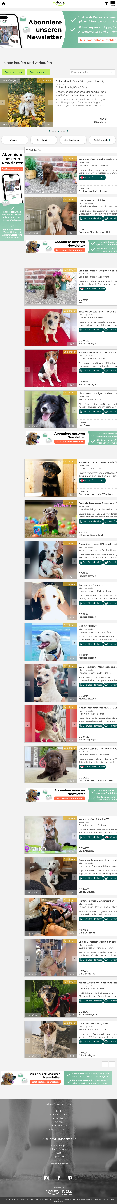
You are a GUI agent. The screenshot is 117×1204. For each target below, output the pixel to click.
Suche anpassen (13, 72)
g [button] (49, 131)
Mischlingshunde (73, 140)
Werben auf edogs (58, 1163)
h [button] (68, 131)
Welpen (15, 140)
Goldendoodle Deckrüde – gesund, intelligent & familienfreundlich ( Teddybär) (83, 81)
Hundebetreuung (58, 1114)
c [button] (3, 103)
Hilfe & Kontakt (59, 1149)
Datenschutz (58, 1160)
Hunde (58, 1111)
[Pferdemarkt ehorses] (52, 1192)
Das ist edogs (58, 1145)
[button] (53, 131)
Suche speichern (38, 72)
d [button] (50, 103)
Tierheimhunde (102, 140)
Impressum (58, 1156)
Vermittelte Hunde (58, 1129)
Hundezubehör (58, 1118)
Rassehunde (44, 140)
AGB (58, 1152)
